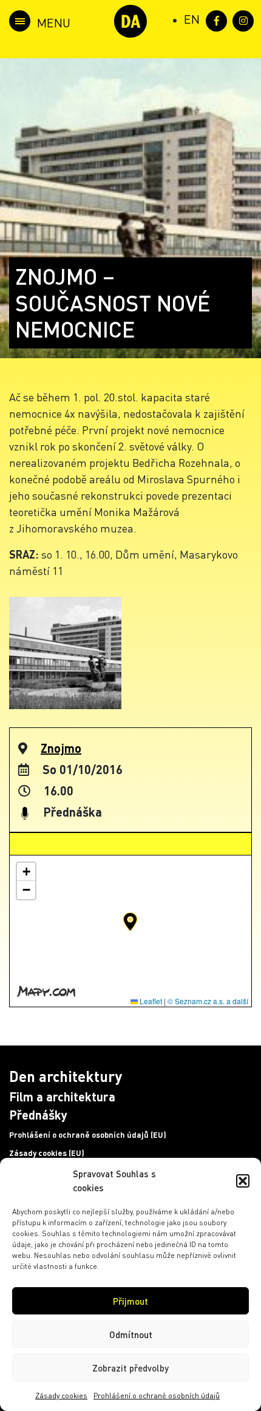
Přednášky (38, 1115)
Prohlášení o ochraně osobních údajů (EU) (87, 1135)
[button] (243, 1181)
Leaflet (150, 1001)
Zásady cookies (61, 1395)
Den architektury (65, 1076)
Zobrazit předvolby (130, 1368)
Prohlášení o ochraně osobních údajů (156, 1395)
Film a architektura (62, 1096)
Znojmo (61, 748)
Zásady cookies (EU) (46, 1153)
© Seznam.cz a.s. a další (208, 1001)
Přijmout (130, 1301)
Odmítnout (130, 1334)
